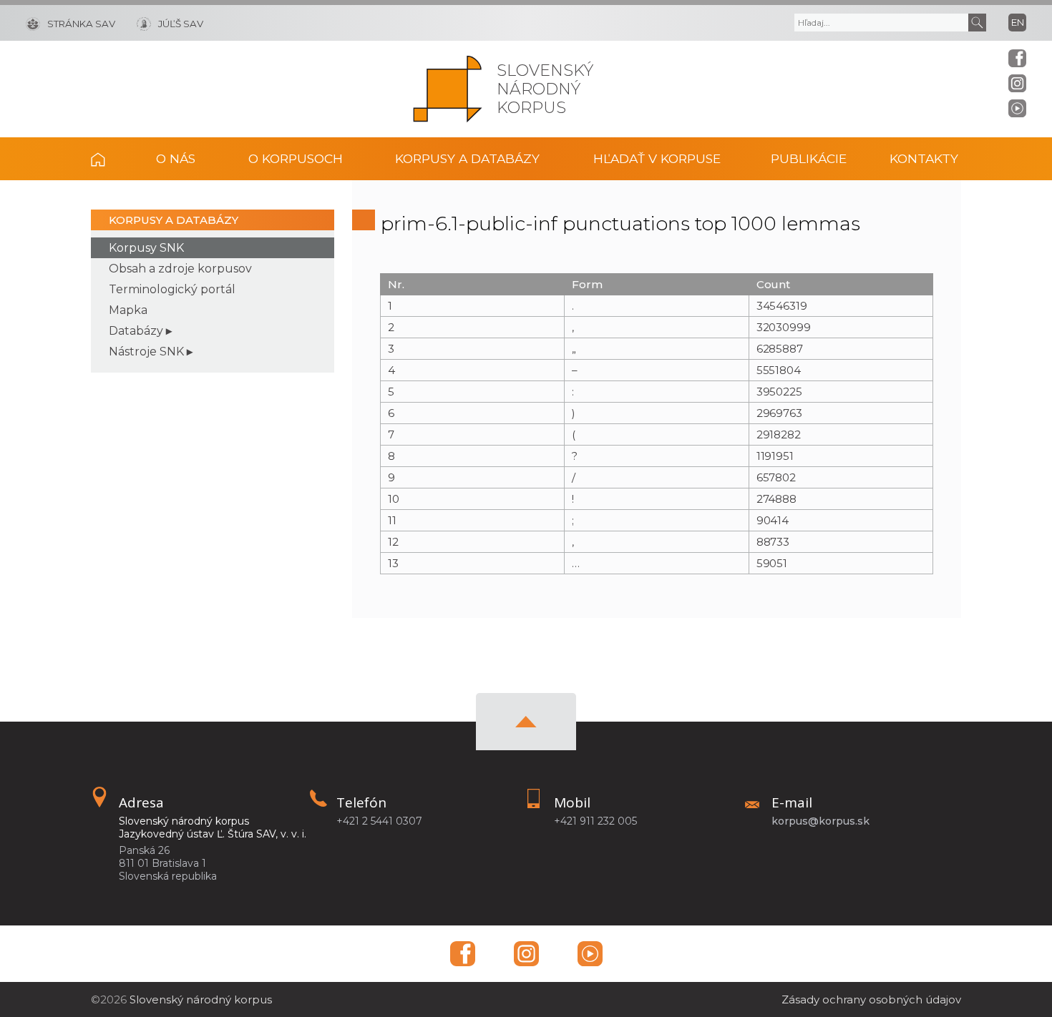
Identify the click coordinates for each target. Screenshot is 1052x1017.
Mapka (128, 310)
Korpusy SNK (146, 248)
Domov (109, 158)
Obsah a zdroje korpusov (180, 268)
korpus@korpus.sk (820, 821)
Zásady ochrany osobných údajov (871, 999)
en (1017, 22)
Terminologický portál (172, 289)
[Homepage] (447, 89)
